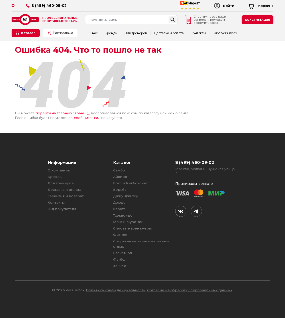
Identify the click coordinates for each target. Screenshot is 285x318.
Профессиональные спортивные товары (59, 19)
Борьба (119, 189)
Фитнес (120, 235)
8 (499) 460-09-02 (49, 6)
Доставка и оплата (169, 33)
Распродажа (63, 33)
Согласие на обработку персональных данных (189, 290)
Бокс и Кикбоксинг (130, 183)
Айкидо (120, 177)
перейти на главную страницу (62, 113)
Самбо (119, 170)
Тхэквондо (122, 215)
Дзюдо (119, 202)
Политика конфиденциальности (116, 290)
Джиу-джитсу (125, 196)
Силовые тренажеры (132, 228)
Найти (173, 19)
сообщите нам (87, 118)
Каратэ (119, 209)
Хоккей (119, 266)
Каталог (28, 33)
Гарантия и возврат (65, 196)
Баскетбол (122, 253)
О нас (93, 33)
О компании (59, 170)
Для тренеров (135, 33)
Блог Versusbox (225, 33)
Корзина (265, 6)
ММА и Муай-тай (128, 222)
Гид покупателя (62, 209)
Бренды (111, 33)
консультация (257, 19)
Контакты (198, 33)
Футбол (120, 259)
